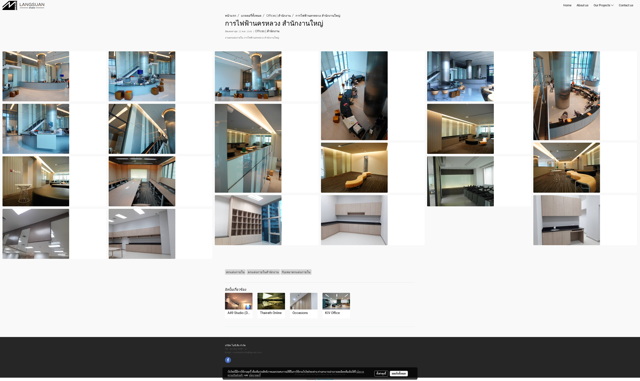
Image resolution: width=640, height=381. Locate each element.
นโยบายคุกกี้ (255, 375)
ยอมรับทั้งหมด (399, 373)
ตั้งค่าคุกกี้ (381, 373)
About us (582, 5)
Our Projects (602, 5)
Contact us (626, 5)
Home (567, 5)
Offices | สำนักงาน (267, 31)
